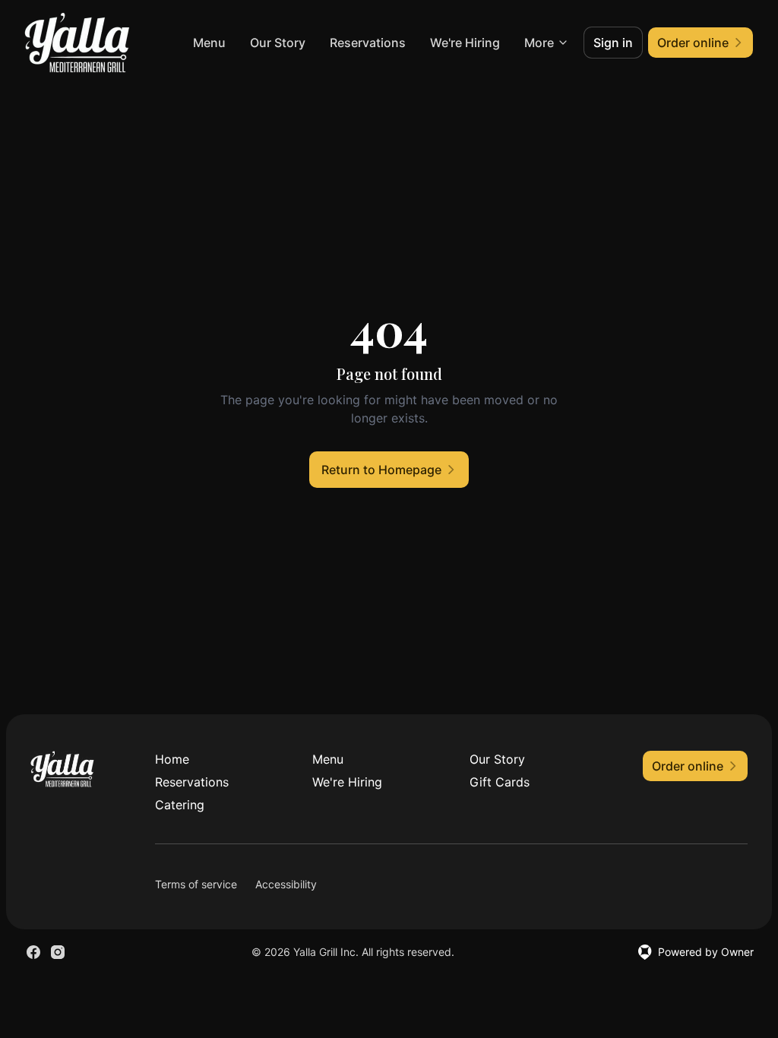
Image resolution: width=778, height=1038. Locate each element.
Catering (179, 804)
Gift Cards (500, 782)
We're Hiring (465, 42)
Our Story (277, 42)
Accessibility (286, 884)
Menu (209, 42)
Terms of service (196, 884)
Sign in (613, 42)
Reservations (368, 42)
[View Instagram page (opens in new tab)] (58, 952)
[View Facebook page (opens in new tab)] (33, 952)
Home (172, 759)
